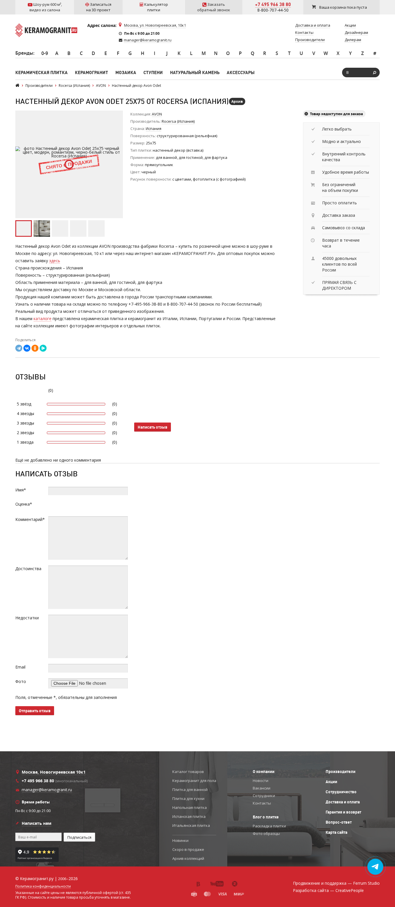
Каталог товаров (188, 771)
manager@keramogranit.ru (147, 40)
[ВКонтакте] (26, 348)
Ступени (153, 72)
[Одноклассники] (35, 348)
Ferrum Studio (366, 883)
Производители (340, 771)
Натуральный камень (194, 72)
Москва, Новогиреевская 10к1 (54, 772)
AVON (157, 114)
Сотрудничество (341, 791)
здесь (54, 260)
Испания (153, 128)
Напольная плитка (189, 807)
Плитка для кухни (188, 798)
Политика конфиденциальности (43, 886)
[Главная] (17, 85)
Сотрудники (264, 795)
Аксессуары (240, 72)
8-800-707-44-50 (273, 10)
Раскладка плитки (269, 826)
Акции (331, 781)
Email (20, 667)
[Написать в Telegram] (375, 867)
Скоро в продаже (188, 849)
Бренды (24, 53)
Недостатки (27, 617)
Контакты (262, 803)
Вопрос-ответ (339, 822)
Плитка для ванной (190, 789)
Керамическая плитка (41, 72)
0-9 (44, 53)
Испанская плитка (189, 816)
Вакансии (261, 788)
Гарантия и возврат (343, 812)
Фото (20, 681)
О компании (263, 771)
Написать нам (36, 823)
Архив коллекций (188, 858)
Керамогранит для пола (194, 780)
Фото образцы (266, 833)
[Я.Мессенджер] (43, 348)
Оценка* (23, 504)
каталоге (42, 318)
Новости (260, 780)
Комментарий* (30, 519)
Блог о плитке (266, 817)
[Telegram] (18, 348)
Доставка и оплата (343, 802)
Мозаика (125, 72)
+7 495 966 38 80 (273, 4)
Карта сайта (336, 832)
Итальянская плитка (191, 825)
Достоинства (28, 568)
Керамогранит (91, 72)
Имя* (20, 490)
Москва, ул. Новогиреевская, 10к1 (155, 25)
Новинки (180, 840)
